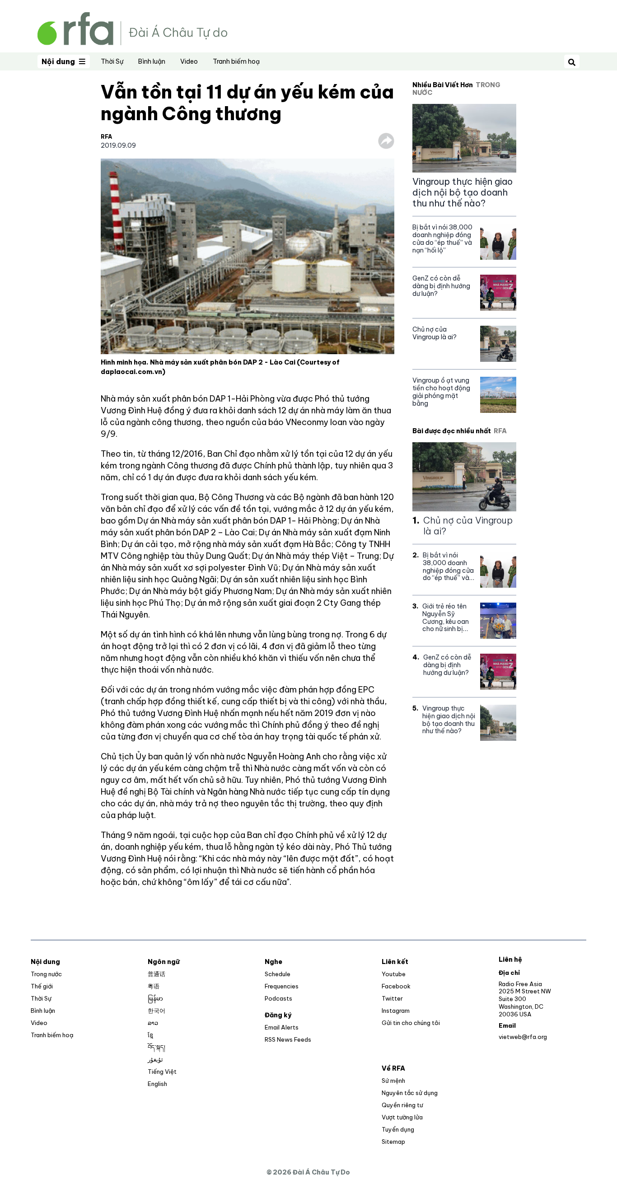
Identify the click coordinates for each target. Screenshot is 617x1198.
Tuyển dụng (398, 1129)
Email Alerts (282, 1027)
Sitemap (393, 1141)
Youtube (394, 974)
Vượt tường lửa (402, 1117)
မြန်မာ (155, 998)
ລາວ (153, 1022)
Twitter (392, 998)
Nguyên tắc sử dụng (410, 1092)
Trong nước (46, 974)
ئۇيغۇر (155, 1059)
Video (189, 61)
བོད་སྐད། (156, 1047)
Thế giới (42, 986)
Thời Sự (112, 61)
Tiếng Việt (162, 1071)
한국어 (156, 1010)
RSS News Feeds (288, 1039)
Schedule (277, 974)
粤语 (153, 986)
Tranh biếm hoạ (236, 61)
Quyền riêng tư (402, 1105)
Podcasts (278, 998)
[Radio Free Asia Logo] (132, 28)
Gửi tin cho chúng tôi (411, 1022)
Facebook (396, 986)
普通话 (156, 974)
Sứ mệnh (393, 1080)
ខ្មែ (150, 1035)
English (157, 1083)
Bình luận (151, 61)
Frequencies (282, 986)
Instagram (396, 1010)
